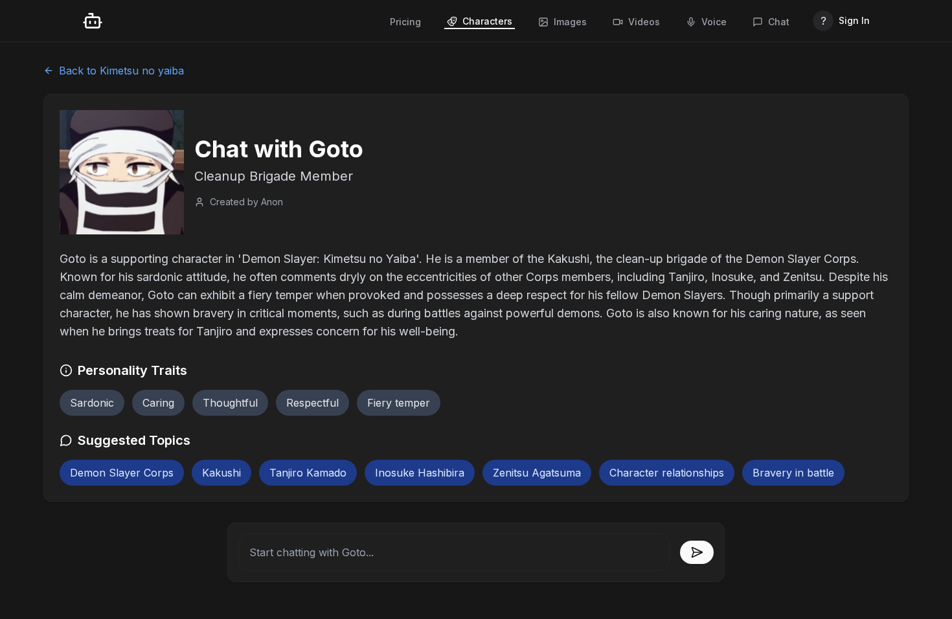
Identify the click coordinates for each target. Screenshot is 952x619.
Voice (714, 21)
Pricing (405, 21)
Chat (778, 21)
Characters (487, 21)
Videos (644, 21)
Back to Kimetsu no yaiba (121, 70)
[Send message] (697, 552)
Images (570, 21)
